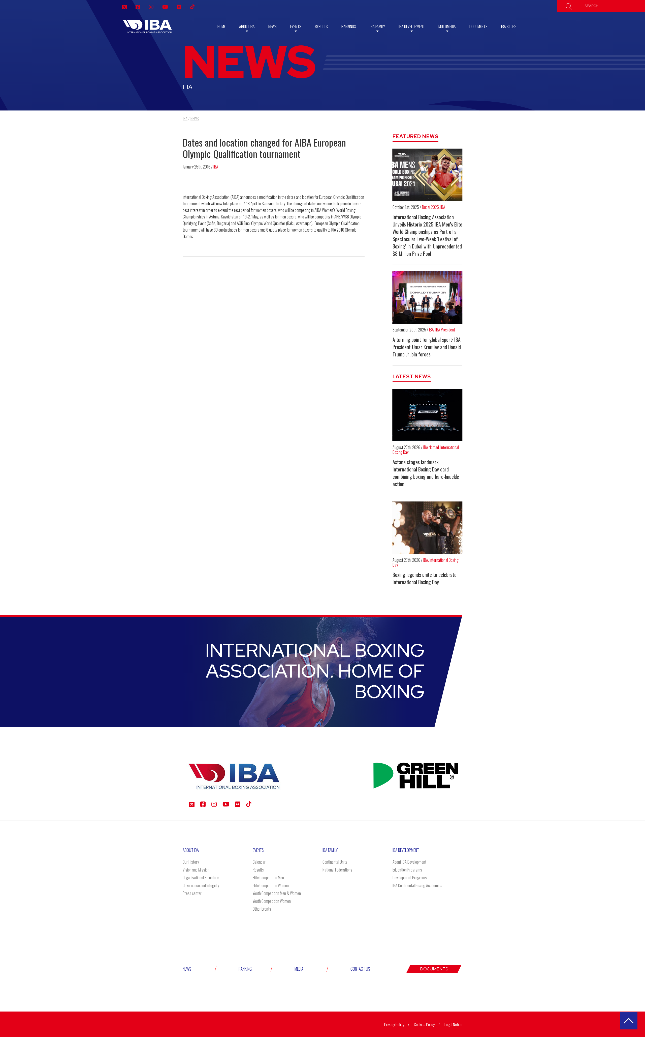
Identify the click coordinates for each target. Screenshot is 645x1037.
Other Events (262, 909)
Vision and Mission (196, 870)
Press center (192, 893)
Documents (478, 26)
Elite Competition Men (268, 878)
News (272, 26)
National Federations (337, 870)
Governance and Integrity (201, 885)
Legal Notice (453, 1024)
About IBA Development (409, 862)
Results (321, 26)
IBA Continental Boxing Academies (417, 885)
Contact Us (360, 969)
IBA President (445, 330)
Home (221, 26)
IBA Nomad (431, 447)
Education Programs (407, 870)
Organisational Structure (201, 878)
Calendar (259, 862)
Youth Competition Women (272, 901)
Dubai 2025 (430, 207)
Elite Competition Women (271, 885)
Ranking (245, 969)
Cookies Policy (424, 1024)
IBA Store (508, 26)
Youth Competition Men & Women (277, 893)
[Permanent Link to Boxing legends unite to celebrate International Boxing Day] (428, 527)
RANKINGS (348, 26)
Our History (191, 862)
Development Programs (410, 878)
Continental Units (334, 862)
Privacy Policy (394, 1024)
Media (299, 969)
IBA (215, 167)
